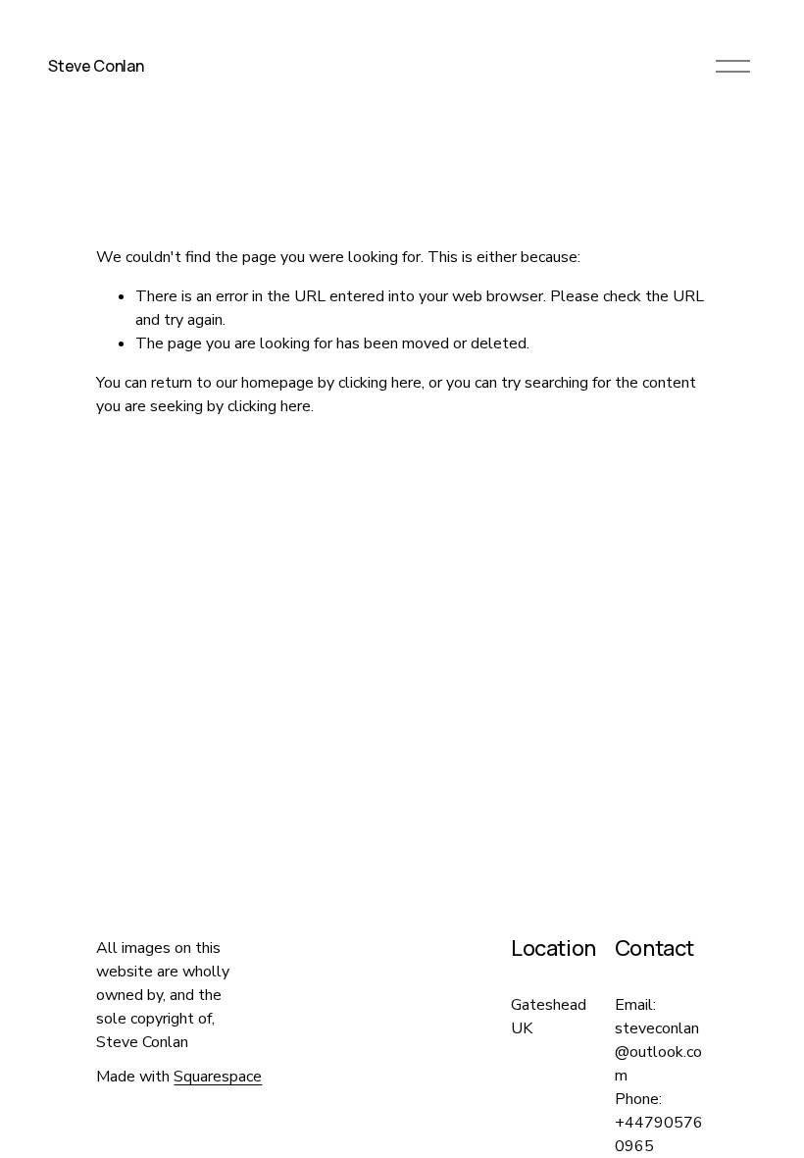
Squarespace (218, 1076)
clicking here (380, 383)
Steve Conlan (95, 66)
